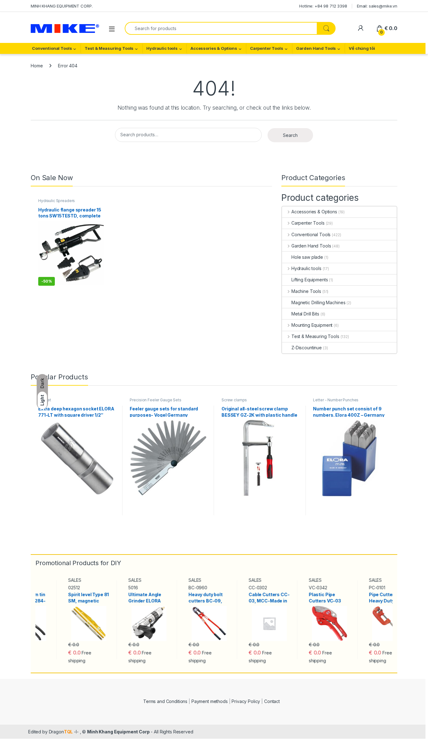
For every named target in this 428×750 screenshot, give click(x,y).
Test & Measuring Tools (109, 48)
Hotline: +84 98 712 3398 (323, 5)
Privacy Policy (246, 701)
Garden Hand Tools (316, 48)
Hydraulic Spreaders (56, 200)
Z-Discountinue (306, 347)
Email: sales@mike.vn (377, 5)
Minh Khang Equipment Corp (118, 731)
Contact (272, 701)
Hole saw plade (307, 257)
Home (37, 65)
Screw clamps (234, 400)
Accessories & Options (214, 48)
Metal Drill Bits (305, 313)
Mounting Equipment (311, 325)
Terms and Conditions (165, 701)
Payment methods (209, 701)
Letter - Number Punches (335, 400)
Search (290, 135)
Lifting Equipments (309, 279)
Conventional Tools (52, 48)
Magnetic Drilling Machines (318, 302)
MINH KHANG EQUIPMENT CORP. (61, 5)
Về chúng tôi (362, 48)
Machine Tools (306, 291)
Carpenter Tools (266, 48)
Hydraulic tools (162, 48)
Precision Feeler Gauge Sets (155, 400)
